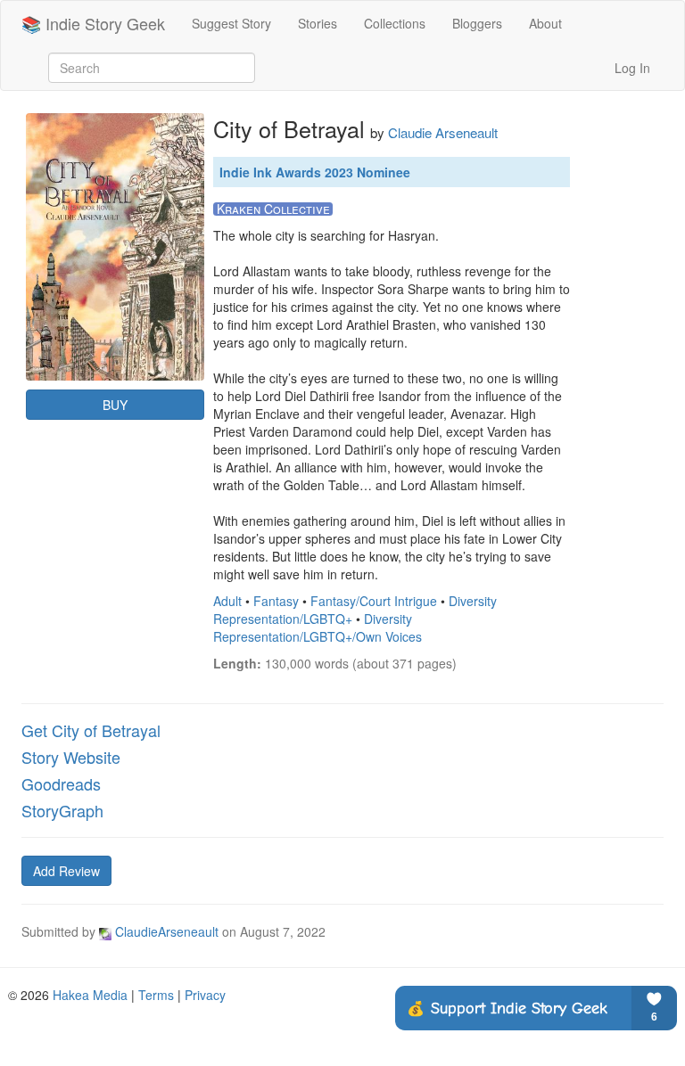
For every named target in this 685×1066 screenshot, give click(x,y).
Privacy (205, 995)
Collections (394, 23)
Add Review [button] (66, 871)
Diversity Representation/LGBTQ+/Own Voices (317, 627)
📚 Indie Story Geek (93, 23)
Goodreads (61, 783)
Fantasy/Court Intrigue (373, 601)
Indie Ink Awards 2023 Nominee (314, 172)
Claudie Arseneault (443, 132)
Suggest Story (231, 23)
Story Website (70, 756)
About (545, 23)
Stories (317, 23)
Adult (227, 601)
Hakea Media (90, 995)
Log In (632, 68)
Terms (156, 995)
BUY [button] (115, 405)
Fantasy (276, 601)
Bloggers (477, 23)
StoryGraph (62, 810)
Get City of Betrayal (91, 730)
